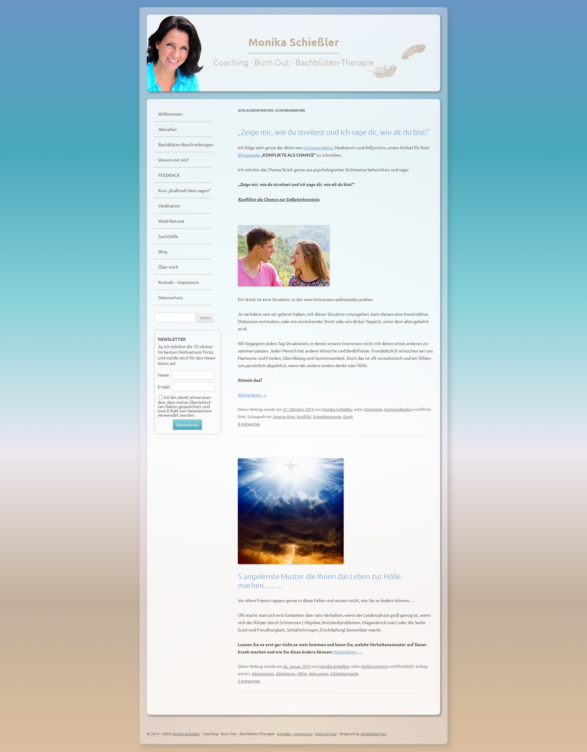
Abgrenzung (263, 673)
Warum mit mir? (173, 159)
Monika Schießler (293, 42)
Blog (162, 251)
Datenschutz (170, 297)
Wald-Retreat (171, 221)
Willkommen (170, 114)
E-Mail (164, 386)
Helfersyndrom (374, 666)
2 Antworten (249, 680)
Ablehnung (285, 673)
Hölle (302, 673)
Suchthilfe (168, 236)
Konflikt (304, 416)
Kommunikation (398, 409)
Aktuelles (167, 129)
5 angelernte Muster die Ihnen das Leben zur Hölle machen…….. (319, 580)
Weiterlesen (252, 394)
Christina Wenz (318, 147)
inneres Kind (284, 416)
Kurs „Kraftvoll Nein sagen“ (184, 190)
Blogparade (249, 155)
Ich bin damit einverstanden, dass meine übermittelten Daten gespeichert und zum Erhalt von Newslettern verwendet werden (185, 406)
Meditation (169, 205)
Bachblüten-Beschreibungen (185, 144)
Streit (348, 416)
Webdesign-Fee (373, 733)
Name (163, 375)
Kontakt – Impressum (178, 282)
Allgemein (373, 409)
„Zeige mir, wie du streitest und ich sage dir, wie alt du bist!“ (334, 131)
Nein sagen (318, 673)
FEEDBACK (169, 175)
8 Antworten (249, 423)
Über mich (168, 267)
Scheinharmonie (327, 416)
